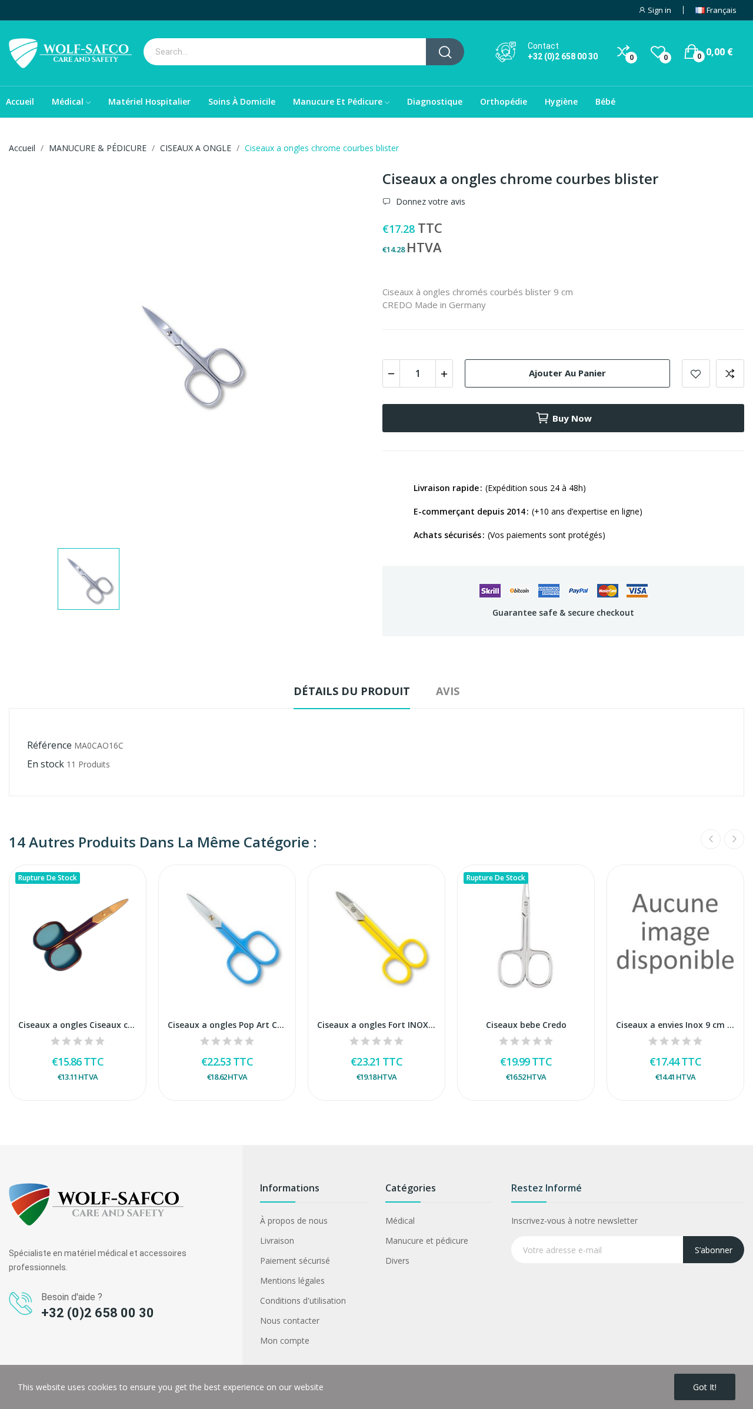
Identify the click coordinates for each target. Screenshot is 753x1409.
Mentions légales (292, 1280)
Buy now (572, 418)
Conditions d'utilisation (303, 1300)
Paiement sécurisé (295, 1260)
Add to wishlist (696, 373)
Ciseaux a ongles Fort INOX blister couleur (376, 1024)
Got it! (705, 1387)
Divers (397, 1260)
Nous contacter (289, 1320)
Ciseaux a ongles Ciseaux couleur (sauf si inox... (77, 1024)
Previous (711, 839)
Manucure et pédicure (426, 1240)
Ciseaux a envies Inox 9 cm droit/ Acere (675, 1024)
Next (734, 839)
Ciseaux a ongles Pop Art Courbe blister (227, 1024)
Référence (49, 745)
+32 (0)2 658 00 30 (563, 56)
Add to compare (730, 373)
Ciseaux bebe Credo (526, 1024)
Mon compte (284, 1340)
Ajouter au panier (567, 373)
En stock (45, 763)
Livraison (277, 1240)
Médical (400, 1220)
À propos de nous (294, 1220)
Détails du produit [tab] (352, 691)
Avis (447, 691)
